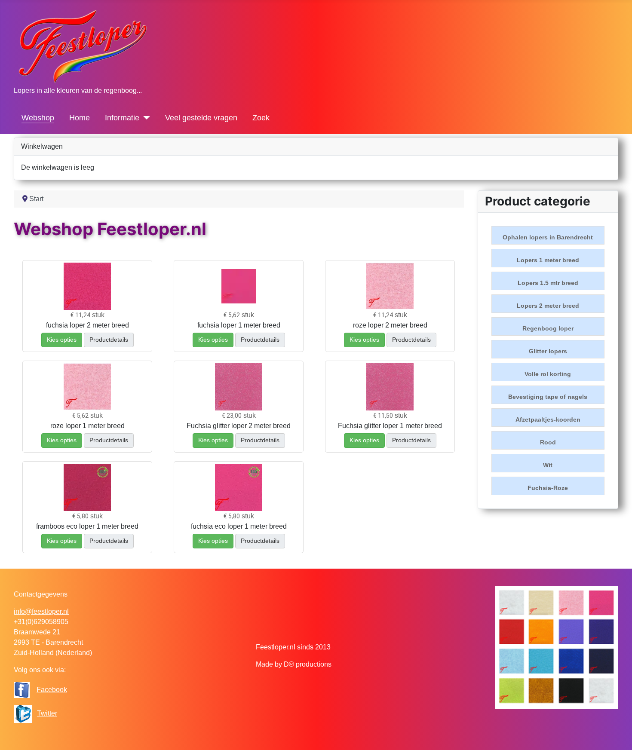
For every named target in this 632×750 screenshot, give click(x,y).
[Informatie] (144, 117)
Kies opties (62, 339)
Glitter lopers (548, 351)
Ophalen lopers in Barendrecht (548, 237)
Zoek (261, 117)
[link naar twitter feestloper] (23, 713)
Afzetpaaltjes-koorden (547, 419)
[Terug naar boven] (617, 734)
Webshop (37, 117)
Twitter (47, 713)
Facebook (52, 689)
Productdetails (108, 339)
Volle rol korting (548, 373)
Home (79, 117)
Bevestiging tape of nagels (547, 396)
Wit (547, 465)
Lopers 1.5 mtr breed (548, 282)
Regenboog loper (548, 328)
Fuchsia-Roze (548, 487)
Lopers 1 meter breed (548, 260)
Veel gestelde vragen (201, 117)
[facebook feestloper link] (22, 689)
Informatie (122, 117)
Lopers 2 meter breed (548, 305)
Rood (548, 442)
